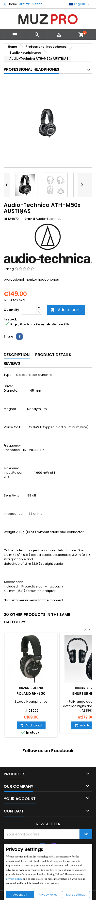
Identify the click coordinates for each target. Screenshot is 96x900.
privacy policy (14, 878)
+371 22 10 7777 (30, 4)
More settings (75, 895)
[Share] (19, 336)
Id (5, 219)
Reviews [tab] (12, 363)
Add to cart (65, 310)
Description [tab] (17, 355)
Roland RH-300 (31, 693)
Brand (29, 219)
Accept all (20, 895)
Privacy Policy (48, 895)
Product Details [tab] (53, 355)
